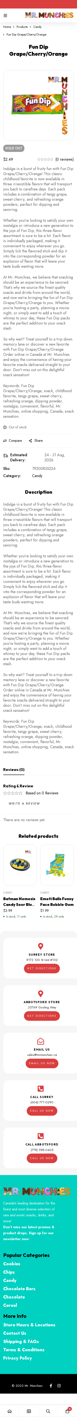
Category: (12, 475)
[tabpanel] (38, 803)
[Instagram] (59, 1386)
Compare (15, 440)
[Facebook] (51, 1386)
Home (7, 27)
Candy (37, 27)
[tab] (13, 770)
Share (38, 440)
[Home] (9, 1411)
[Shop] (28, 1411)
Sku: (6, 468)
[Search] (48, 1411)
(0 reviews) (64, 159)
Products (22, 27)
